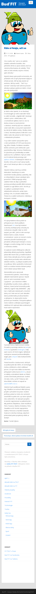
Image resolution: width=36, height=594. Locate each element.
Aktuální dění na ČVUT (12, 482)
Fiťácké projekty (10, 490)
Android (6, 350)
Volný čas (8, 513)
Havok (8, 359)
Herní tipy (9, 520)
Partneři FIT (8, 501)
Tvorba (7, 509)
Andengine (21, 350)
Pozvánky (8, 498)
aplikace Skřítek (9, 159)
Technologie (9, 505)
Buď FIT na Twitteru (11, 559)
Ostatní (8, 535)
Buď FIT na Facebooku (12, 555)
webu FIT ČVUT (12, 464)
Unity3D (14, 357)
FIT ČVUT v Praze (10, 551)
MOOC (23, 372)
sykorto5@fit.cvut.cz (10, 384)
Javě (26, 347)
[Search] (29, 444)
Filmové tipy (9, 516)
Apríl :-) (7, 478)
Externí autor (20, 53)
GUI (13, 225)
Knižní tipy (9, 524)
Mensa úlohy (10, 527)
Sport (7, 531)
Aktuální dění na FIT (11, 486)
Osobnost (8, 494)
